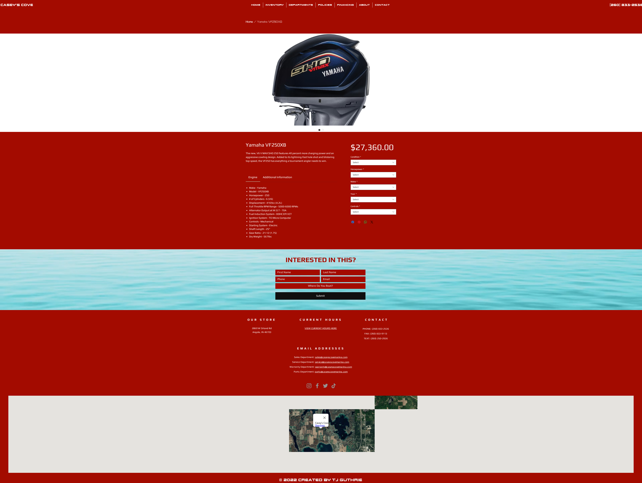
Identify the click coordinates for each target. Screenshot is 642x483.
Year (354, 194)
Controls (355, 206)
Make (354, 181)
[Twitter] (325, 385)
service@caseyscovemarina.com (332, 362)
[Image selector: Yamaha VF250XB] (319, 130)
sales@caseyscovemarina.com (331, 357)
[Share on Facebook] (353, 222)
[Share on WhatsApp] (365, 222)
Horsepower (357, 169)
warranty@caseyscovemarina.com (333, 366)
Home (249, 21)
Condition (356, 157)
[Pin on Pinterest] (359, 222)
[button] (300, 5)
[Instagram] (309, 385)
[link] (252, 177)
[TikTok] (333, 385)
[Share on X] (372, 222)
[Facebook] (317, 385)
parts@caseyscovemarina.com (331, 371)
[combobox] (373, 162)
